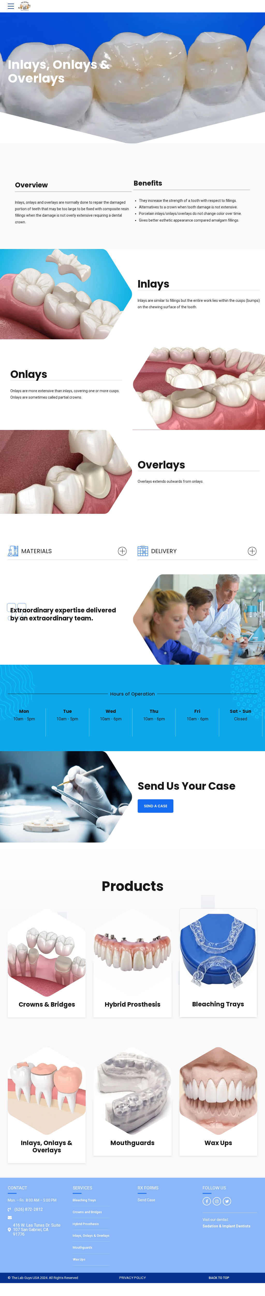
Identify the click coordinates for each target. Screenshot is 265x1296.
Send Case (146, 1200)
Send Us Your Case (186, 786)
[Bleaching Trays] (218, 953)
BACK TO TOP (219, 1278)
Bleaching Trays (218, 1004)
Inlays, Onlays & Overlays (46, 1147)
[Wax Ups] (218, 1091)
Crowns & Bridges (47, 1004)
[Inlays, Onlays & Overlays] (47, 1091)
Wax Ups (218, 1143)
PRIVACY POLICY (132, 1278)
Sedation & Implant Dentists (227, 1226)
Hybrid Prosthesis (132, 1004)
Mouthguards (132, 1143)
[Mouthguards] (132, 1091)
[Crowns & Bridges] (47, 952)
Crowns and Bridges (87, 1212)
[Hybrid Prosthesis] (132, 952)
